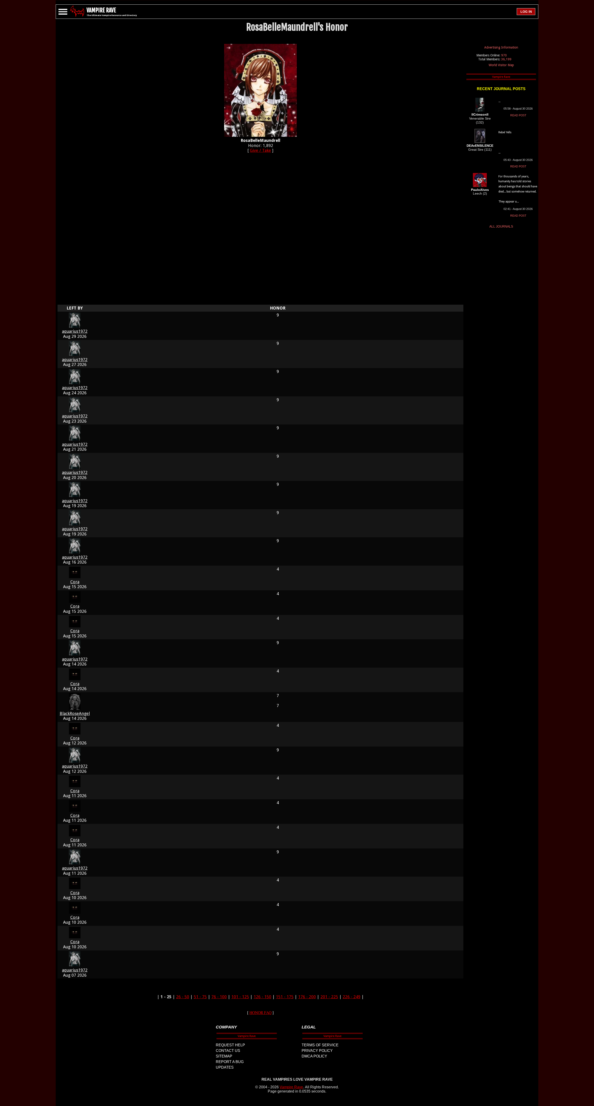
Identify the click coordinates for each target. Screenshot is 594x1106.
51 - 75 (200, 996)
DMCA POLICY (314, 1056)
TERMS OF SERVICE (320, 1045)
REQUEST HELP (230, 1045)
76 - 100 (219, 996)
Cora (74, 581)
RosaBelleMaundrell (260, 140)
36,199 (506, 59)
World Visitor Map (501, 65)
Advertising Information (501, 47)
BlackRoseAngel (75, 713)
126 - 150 (262, 996)
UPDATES (225, 1067)
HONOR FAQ (260, 1012)
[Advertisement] (260, 231)
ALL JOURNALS (501, 226)
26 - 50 (182, 996)
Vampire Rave (291, 1087)
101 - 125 (240, 996)
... (499, 101)
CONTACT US (228, 1051)
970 (504, 55)
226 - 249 (351, 996)
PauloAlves (480, 190)
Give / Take (260, 150)
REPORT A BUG (230, 1062)
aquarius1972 (74, 331)
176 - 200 (307, 996)
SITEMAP (224, 1056)
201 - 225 (329, 996)
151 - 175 (285, 996)
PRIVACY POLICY (317, 1051)
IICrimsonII (479, 114)
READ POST (518, 115)
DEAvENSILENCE (480, 145)
